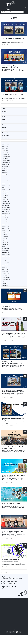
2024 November (6, 185)
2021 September (6, 260)
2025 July (5, 170)
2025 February (6, 180)
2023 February (5, 226)
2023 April (5, 222)
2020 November (6, 279)
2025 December (6, 160)
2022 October (5, 234)
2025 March (5, 178)
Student (4, 114)
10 (6, 572)
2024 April (5, 199)
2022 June (5, 242)
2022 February (5, 250)
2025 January (5, 181)
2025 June (5, 172)
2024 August (5, 191)
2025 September (6, 166)
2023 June (5, 219)
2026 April (5, 152)
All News (4, 108)
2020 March (5, 285)
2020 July (4, 281)
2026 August (5, 144)
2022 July (4, 240)
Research (4, 127)
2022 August (5, 238)
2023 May (5, 221)
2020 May (4, 283)
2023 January (5, 228)
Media (3, 119)
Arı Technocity (5, 135)
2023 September (6, 213)
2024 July (5, 193)
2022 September (6, 236)
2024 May (5, 197)
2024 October (5, 187)
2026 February (6, 156)
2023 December (6, 207)
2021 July (5, 263)
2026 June (5, 148)
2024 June (5, 195)
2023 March (5, 224)
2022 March (5, 248)
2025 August (5, 168)
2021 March (5, 271)
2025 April (5, 176)
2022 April (5, 246)
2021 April (5, 269)
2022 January (5, 252)
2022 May (5, 244)
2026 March (5, 154)
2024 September (6, 189)
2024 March (5, 201)
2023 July (5, 217)
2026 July (5, 146)
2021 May (5, 267)
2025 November (6, 162)
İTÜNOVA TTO (6, 138)
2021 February (6, 273)
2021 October (5, 258)
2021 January (5, 275)
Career (3, 124)
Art (3, 122)
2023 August (5, 215)
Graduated (4, 116)
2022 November (6, 232)
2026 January (5, 158)
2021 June (5, 265)
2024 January (5, 205)
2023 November (6, 209)
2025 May (5, 174)
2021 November (6, 256)
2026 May (5, 150)
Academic (4, 111)
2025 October (5, 164)
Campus (4, 130)
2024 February (6, 203)
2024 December (6, 183)
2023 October (5, 211)
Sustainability (5, 132)
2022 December (6, 230)
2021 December (6, 254)
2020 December (6, 277)
